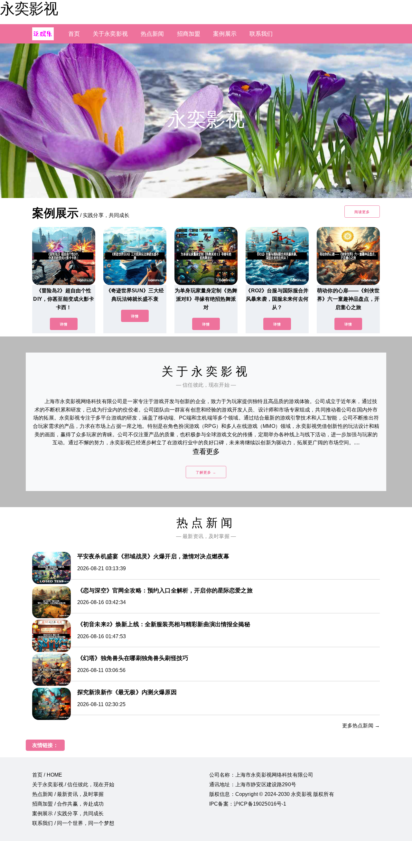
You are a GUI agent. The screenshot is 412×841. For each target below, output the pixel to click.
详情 (64, 324)
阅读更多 (362, 212)
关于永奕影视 (110, 34)
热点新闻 (152, 34)
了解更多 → (206, 472)
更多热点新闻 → (361, 725)
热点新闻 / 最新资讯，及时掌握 (68, 794)
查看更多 (206, 452)
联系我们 (261, 34)
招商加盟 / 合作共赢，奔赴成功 (68, 804)
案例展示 (225, 34)
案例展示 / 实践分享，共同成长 (68, 813)
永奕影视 (29, 8)
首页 (74, 34)
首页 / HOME (47, 775)
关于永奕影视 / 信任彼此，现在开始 (73, 784)
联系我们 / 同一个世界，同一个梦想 (73, 823)
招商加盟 (189, 34)
